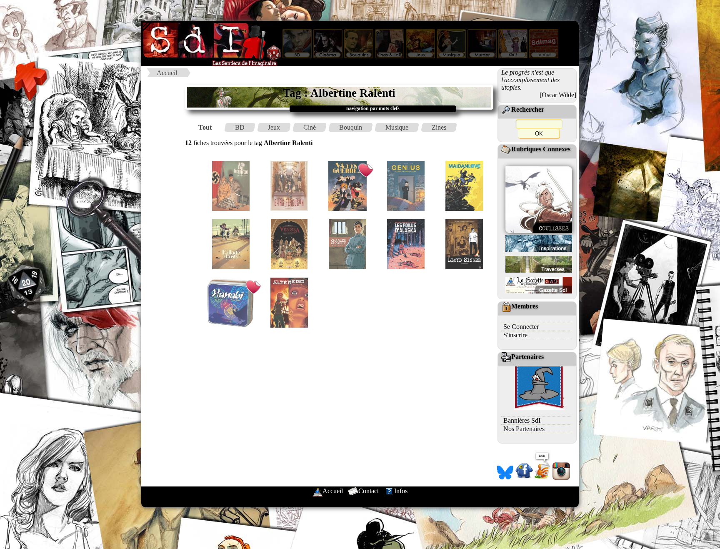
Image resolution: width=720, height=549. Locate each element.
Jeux (274, 127)
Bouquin (350, 127)
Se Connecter (521, 326)
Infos (401, 490)
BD (240, 127)
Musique (396, 127)
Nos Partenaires (524, 428)
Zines (439, 127)
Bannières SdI (521, 420)
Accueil (167, 72)
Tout (205, 127)
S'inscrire (515, 334)
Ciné (309, 127)
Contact (368, 490)
